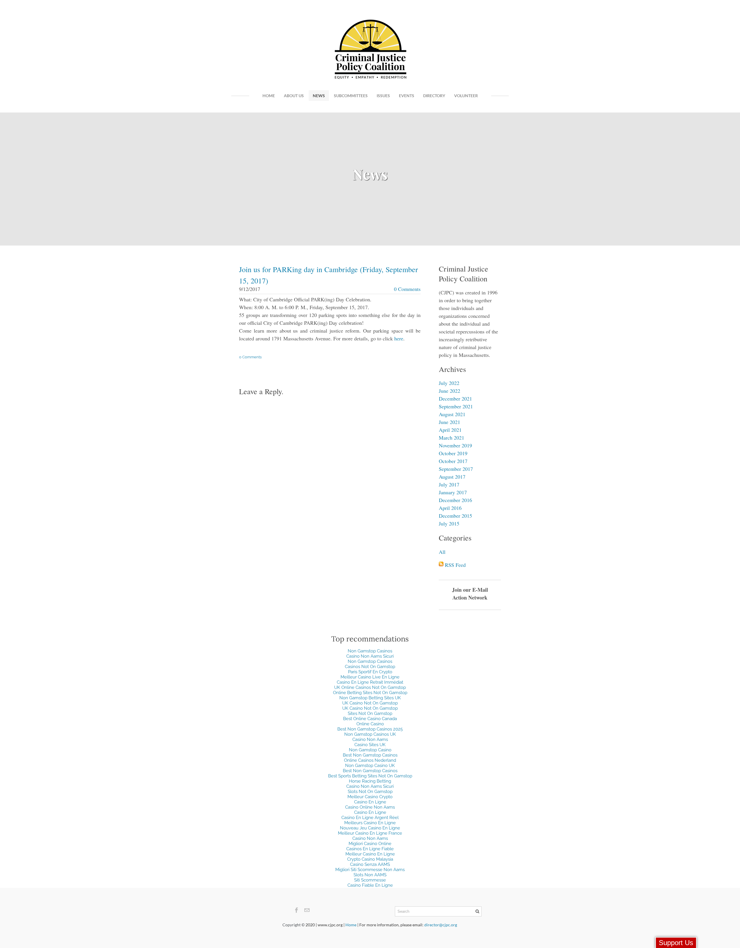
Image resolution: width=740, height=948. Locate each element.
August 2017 (452, 476)
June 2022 (449, 390)
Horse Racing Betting (370, 781)
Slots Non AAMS (370, 874)
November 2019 (455, 445)
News (319, 95)
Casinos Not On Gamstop (370, 666)
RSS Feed (455, 564)
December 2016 (455, 500)
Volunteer (466, 95)
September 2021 (456, 406)
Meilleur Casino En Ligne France (370, 833)
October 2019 (453, 453)
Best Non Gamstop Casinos (370, 755)
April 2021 (450, 429)
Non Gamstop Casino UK (370, 765)
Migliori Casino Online (370, 843)
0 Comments (407, 288)
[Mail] (307, 910)
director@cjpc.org (440, 924)
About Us (294, 95)
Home (268, 95)
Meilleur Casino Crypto (370, 796)
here (398, 338)
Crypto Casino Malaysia (370, 859)
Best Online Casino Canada (370, 718)
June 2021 (449, 421)
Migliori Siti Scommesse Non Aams (370, 869)
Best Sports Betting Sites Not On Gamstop (370, 776)
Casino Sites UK (370, 744)
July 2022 (449, 382)
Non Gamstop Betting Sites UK (370, 697)
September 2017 (456, 468)
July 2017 (449, 484)
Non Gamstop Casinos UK (370, 734)
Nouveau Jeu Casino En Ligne (370, 828)
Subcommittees (351, 95)
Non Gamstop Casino (370, 750)
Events (406, 95)
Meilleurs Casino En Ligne (370, 822)
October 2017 (453, 461)
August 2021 (452, 414)
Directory (434, 95)
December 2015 (455, 515)
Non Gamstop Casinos (370, 651)
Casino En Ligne (370, 802)
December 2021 (455, 398)
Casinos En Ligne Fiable (370, 848)
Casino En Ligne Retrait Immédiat (370, 682)
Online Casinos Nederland (370, 760)
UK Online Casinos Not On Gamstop (370, 687)
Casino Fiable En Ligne (370, 885)
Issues (383, 95)
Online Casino (370, 723)
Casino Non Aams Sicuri (370, 656)
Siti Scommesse (370, 880)
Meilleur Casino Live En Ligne (370, 677)
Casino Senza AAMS (370, 864)
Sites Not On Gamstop (370, 713)
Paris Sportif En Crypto (370, 671)
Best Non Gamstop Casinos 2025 (370, 729)
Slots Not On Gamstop (370, 791)
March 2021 (451, 437)
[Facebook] (296, 910)
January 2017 (453, 492)
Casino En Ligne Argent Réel (370, 817)
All (442, 551)
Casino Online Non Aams (370, 807)
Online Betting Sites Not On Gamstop (370, 692)
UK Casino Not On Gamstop (370, 703)
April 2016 (450, 507)
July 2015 (449, 523)
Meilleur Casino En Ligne (370, 854)
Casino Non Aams (370, 739)
